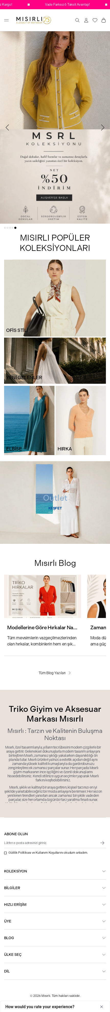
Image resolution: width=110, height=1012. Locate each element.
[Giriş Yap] (86, 20)
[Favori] (95, 20)
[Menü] (6, 20)
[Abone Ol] (102, 843)
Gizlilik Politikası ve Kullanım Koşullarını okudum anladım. (48, 852)
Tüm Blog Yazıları (52, 673)
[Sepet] (103, 20)
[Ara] (77, 20)
